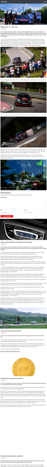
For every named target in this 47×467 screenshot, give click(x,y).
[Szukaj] (43, 1)
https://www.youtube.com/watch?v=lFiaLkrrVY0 (9, 351)
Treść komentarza (3, 197)
